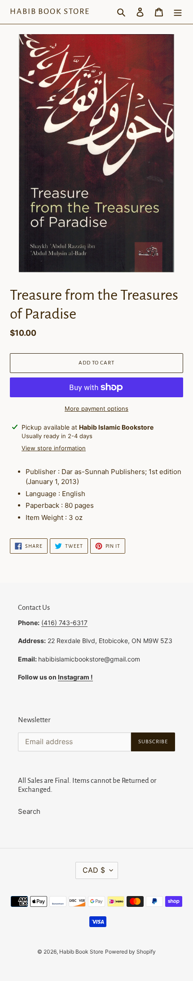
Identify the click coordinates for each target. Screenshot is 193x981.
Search (29, 811)
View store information (54, 448)
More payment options (96, 408)
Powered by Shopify (130, 951)
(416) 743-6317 (64, 622)
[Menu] (177, 12)
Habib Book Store (50, 11)
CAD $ (94, 870)
